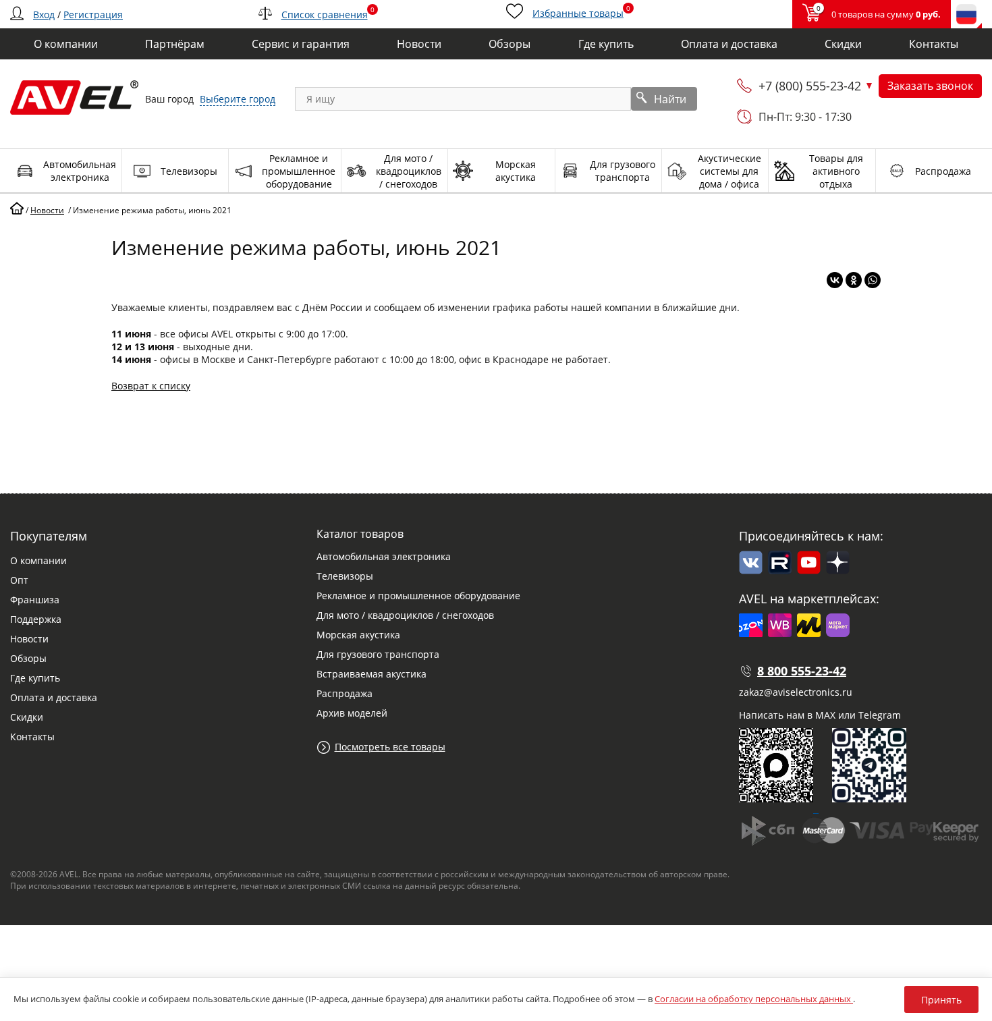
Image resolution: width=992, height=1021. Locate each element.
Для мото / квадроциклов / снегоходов (405, 615)
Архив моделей (351, 713)
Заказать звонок (930, 85)
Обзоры (28, 658)
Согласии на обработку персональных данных (754, 999)
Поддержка (35, 619)
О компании (38, 560)
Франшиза (34, 599)
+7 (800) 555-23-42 (810, 86)
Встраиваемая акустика (371, 673)
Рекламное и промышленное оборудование (418, 595)
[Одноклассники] (854, 280)
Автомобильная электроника (383, 556)
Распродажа (344, 693)
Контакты (32, 736)
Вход (44, 14)
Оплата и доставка (53, 697)
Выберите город (237, 98)
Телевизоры (344, 576)
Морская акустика (358, 634)
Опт (19, 580)
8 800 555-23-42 (801, 671)
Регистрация (93, 14)
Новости (29, 638)
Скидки (26, 717)
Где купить (35, 677)
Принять (941, 999)
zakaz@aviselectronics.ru (795, 692)
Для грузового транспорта (377, 654)
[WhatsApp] (872, 280)
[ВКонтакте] (835, 280)
